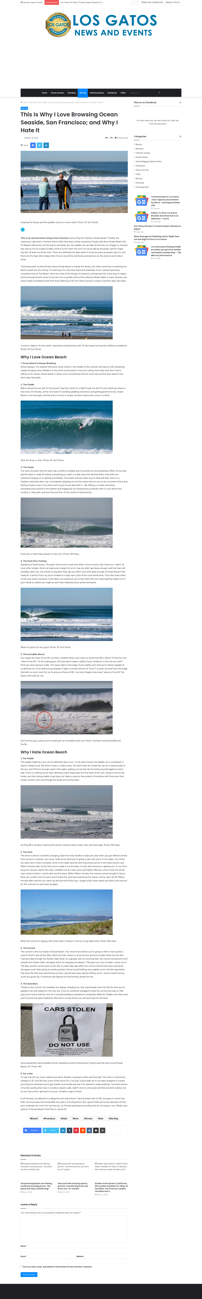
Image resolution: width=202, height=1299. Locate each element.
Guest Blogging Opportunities (148, 161)
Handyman (112, 93)
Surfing (114, 1118)
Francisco (50, 1118)
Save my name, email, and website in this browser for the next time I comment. (57, 1267)
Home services (57, 93)
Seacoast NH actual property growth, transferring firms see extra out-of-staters (73, 1186)
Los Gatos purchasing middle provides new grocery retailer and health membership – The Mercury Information (166, 251)
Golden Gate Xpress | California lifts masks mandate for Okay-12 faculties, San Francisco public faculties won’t (111, 1187)
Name (24, 1246)
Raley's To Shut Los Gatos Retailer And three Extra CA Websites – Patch (164, 216)
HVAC (123, 93)
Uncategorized (142, 187)
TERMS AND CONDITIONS (152, 2)
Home (44, 93)
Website (80, 1256)
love (76, 1118)
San (101, 1118)
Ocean (88, 1118)
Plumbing (72, 93)
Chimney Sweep (97, 93)
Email (24, 1256)
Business (139, 149)
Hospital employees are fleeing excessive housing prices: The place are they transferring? (36, 1186)
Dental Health (142, 157)
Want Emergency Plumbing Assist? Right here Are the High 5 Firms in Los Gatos (156, 238)
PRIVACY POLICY (173, 2)
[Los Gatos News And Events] (101, 24)
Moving (83, 93)
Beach (34, 1118)
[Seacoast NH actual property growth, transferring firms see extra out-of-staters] (74, 1171)
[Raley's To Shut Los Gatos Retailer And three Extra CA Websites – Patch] (141, 217)
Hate (64, 1118)
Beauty (139, 144)
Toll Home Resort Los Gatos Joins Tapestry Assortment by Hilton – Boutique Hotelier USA (165, 201)
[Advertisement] (101, 64)
